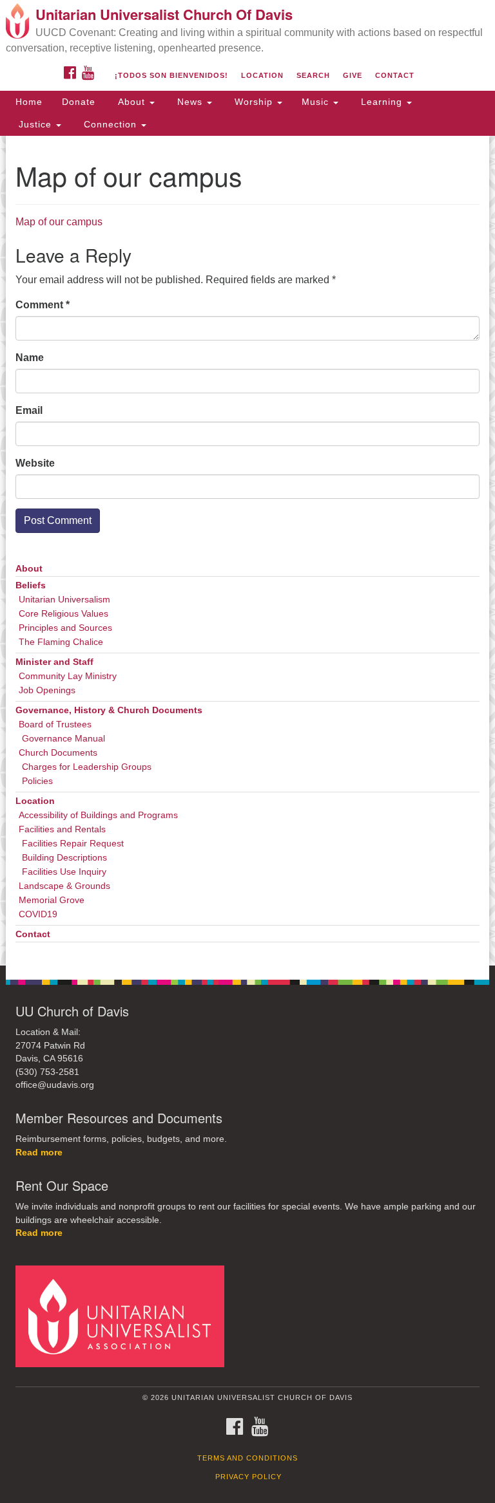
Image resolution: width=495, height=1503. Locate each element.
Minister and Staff (54, 662)
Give (352, 75)
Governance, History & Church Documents (108, 710)
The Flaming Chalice (61, 642)
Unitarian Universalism (64, 599)
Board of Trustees (55, 724)
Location (262, 75)
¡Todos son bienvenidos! (171, 75)
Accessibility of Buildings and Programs (98, 815)
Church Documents (58, 753)
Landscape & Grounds (64, 886)
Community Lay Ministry (68, 676)
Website (35, 463)
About (131, 102)
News (190, 102)
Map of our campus (58, 221)
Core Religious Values (63, 614)
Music (317, 102)
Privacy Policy (248, 1476)
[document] (247, 551)
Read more (39, 1152)
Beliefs (30, 585)
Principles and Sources (65, 628)
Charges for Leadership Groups (86, 767)
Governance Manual (63, 738)
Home (29, 102)
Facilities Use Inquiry (64, 872)
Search (313, 75)
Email (29, 410)
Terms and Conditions (247, 1458)
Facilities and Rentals (62, 829)
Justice (35, 124)
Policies (37, 781)
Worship (253, 102)
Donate (78, 102)
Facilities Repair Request (73, 843)
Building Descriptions (64, 858)
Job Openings (47, 690)
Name (29, 357)
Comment (42, 304)
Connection (110, 124)
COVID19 (38, 914)
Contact (394, 75)
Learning (381, 102)
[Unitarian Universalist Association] (124, 1316)
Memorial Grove (51, 900)
